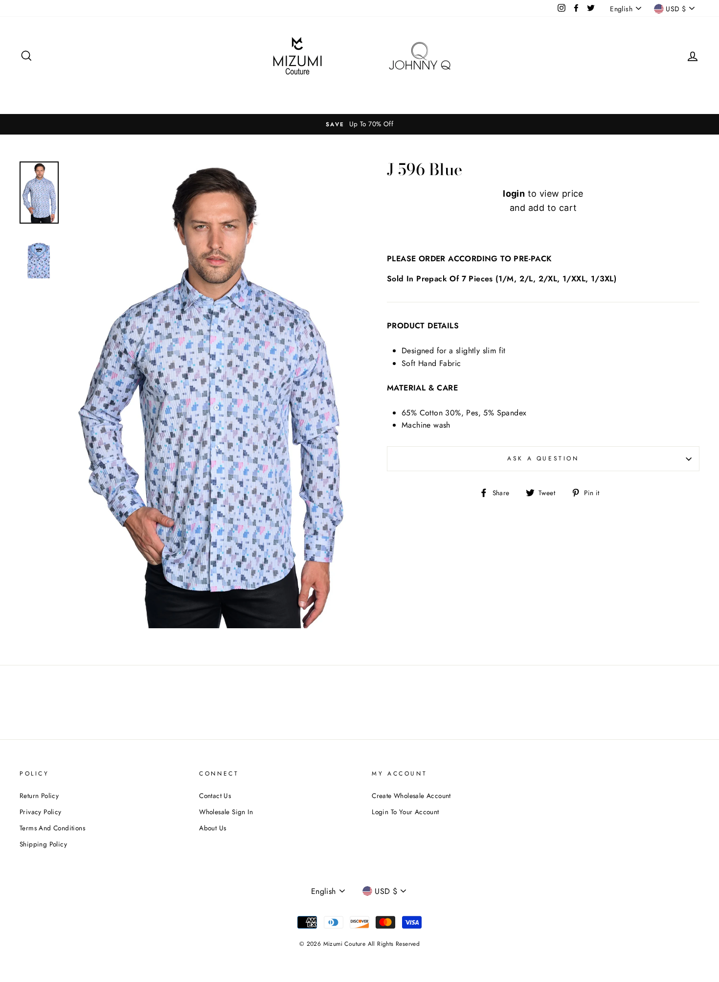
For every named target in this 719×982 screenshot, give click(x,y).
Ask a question (543, 458)
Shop (238, 94)
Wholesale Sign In (436, 94)
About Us (212, 828)
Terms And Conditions (52, 828)
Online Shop (505, 94)
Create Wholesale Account (411, 795)
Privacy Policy (41, 812)
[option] (210, 395)
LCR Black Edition (360, 94)
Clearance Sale (289, 94)
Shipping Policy (43, 844)
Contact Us (215, 795)
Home (203, 94)
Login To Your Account (405, 812)
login (514, 193)
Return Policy (39, 795)
